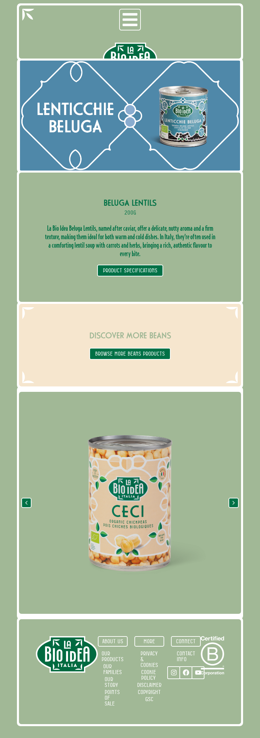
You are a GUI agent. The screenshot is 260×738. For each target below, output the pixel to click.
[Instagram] (173, 672)
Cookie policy (148, 675)
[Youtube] (198, 672)
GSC (149, 699)
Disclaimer (149, 684)
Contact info (186, 656)
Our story (111, 682)
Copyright (149, 692)
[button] (234, 503)
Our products (113, 656)
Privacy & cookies (149, 659)
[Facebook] (185, 672)
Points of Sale (112, 698)
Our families (112, 669)
